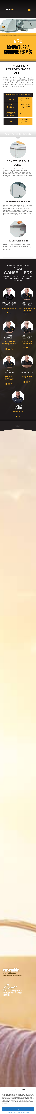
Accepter (18, 1109)
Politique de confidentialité (23, 1112)
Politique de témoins (11, 1112)
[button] (33, 1090)
